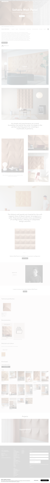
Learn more (17, 481)
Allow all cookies (44, 480)
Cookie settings (36, 480)
